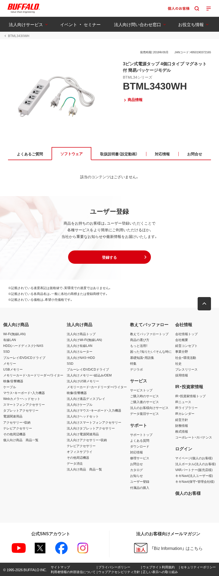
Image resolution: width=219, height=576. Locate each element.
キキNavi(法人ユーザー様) (194, 475)
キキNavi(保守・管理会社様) (194, 481)
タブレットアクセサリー (20, 410)
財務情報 (181, 425)
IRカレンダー (184, 413)
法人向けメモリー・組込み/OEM (89, 375)
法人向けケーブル (79, 404)
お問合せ (136, 463)
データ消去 (75, 463)
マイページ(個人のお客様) (194, 458)
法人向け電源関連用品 (83, 434)
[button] (109, 257)
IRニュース (183, 401)
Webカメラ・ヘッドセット (21, 398)
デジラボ (136, 369)
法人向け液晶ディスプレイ (86, 398)
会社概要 (181, 339)
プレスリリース (186, 369)
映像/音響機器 (13, 381)
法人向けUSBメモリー (83, 381)
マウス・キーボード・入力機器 (24, 392)
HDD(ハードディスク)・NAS (23, 345)
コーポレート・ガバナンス (193, 437)
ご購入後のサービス (144, 401)
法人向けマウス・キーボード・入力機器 (94, 410)
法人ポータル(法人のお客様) (195, 463)
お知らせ (136, 475)
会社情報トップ (186, 333)
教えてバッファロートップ (149, 333)
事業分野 (181, 351)
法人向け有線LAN (79, 345)
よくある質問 (139, 440)
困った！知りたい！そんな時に (151, 351)
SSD (6, 351)
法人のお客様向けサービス (149, 407)
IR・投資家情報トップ (190, 396)
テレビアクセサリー (17, 428)
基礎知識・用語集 (142, 357)
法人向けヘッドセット (83, 416)
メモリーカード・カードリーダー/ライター (33, 375)
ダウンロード (139, 446)
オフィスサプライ (79, 451)
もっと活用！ (139, 345)
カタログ (136, 469)
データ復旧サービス (144, 413)
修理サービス (139, 458)
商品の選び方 (139, 339)
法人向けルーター (79, 351)
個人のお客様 (188, 493)
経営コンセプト (186, 345)
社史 (178, 363)
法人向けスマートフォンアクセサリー (94, 422)
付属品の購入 (139, 487)
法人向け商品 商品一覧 (84, 469)
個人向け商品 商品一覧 (20, 439)
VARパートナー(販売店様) (194, 469)
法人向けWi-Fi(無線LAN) (84, 339)
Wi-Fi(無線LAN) (14, 333)
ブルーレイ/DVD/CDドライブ (24, 357)
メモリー (9, 363)
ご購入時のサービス (144, 396)
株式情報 (181, 431)
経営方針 (181, 419)
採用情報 (181, 375)
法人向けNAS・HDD (81, 357)
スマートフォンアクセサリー (24, 404)
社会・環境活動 (185, 357)
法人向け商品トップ (81, 333)
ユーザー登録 (139, 481)
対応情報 (136, 452)
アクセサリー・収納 (16, 422)
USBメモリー (13, 369)
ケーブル (9, 386)
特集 (133, 363)
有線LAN (9, 339)
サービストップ (141, 390)
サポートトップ (141, 434)
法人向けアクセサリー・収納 (87, 439)
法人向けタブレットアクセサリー (91, 428)
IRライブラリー (186, 407)
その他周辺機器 (14, 434)
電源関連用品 (12, 416)
